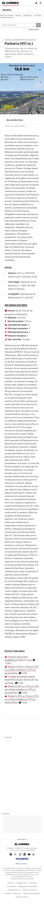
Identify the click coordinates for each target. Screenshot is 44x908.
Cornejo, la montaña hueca (21, 676)
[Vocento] (22, 859)
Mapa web (17, 893)
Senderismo (27, 15)
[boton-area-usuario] (37, 3)
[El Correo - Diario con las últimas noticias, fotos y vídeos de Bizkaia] (10, 3)
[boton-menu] (41, 3)
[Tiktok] (33, 854)
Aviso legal (32, 883)
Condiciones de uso (13, 890)
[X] (15, 854)
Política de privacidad (29, 890)
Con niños (37, 15)
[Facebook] (11, 854)
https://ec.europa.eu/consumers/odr (21, 878)
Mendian (6, 10)
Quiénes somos (22, 883)
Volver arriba (21, 839)
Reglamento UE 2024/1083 (27, 886)
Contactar (11, 883)
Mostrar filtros (34, 29)
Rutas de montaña (6, 15)
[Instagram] (20, 854)
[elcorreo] (22, 844)
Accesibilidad (11, 886)
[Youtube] (29, 854)
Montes (18, 15)
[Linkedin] (24, 854)
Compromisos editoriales (31, 893)
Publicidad (7, 893)
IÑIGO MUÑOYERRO (14, 120)
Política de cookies (22, 897)
